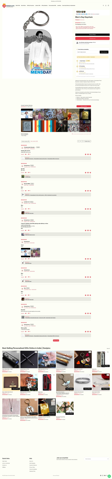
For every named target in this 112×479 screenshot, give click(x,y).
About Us (31, 461)
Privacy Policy (32, 467)
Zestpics (6, 475)
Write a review (84, 106)
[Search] (103, 5)
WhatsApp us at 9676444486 (56, 1)
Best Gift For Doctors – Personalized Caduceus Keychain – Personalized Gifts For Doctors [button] (42, 158)
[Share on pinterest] (90, 154)
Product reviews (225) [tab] (25, 141)
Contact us (4, 465)
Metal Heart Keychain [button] (29, 213)
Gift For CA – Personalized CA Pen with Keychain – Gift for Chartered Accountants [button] (40, 195)
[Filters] (82, 141)
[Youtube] (105, 475)
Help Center (4, 461)
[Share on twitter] (88, 154)
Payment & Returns (33, 465)
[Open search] (78, 141)
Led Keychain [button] (27, 176)
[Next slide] (18, 359)
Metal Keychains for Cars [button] (30, 234)
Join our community (6, 463)
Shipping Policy (32, 471)
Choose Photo (92, 34)
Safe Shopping (32, 463)
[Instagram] (102, 475)
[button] (78, 22)
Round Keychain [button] (28, 263)
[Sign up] (108, 459)
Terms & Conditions (33, 469)
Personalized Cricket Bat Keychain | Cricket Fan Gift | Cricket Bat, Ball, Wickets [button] (40, 317)
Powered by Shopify (11, 475)
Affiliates (4, 467)
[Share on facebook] (85, 154)
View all (108, 348)
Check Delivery (104, 52)
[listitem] (27, 114)
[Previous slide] (4, 359)
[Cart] (108, 5)
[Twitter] (107, 475)
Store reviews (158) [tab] (34, 141)
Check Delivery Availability (83, 49)
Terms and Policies (56, 475)
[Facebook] (100, 475)
